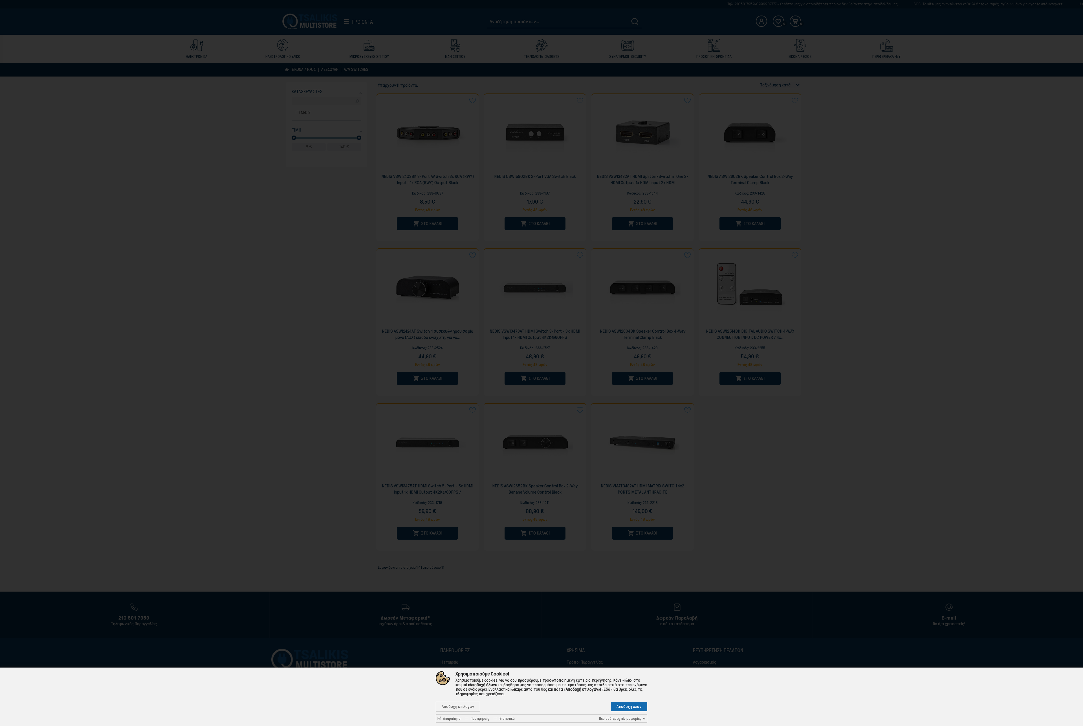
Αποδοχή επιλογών (458, 706)
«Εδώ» (607, 689)
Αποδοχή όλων (629, 706)
